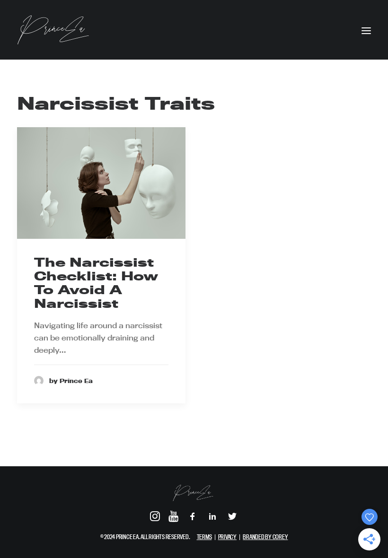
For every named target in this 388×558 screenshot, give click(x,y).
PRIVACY (227, 537)
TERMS (204, 537)
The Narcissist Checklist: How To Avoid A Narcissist (96, 282)
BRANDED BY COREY (265, 537)
